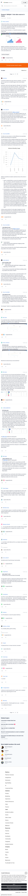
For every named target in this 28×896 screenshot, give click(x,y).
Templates (7, 841)
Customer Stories (9, 823)
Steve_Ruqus (5, 488)
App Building (8, 783)
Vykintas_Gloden (6, 626)
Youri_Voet (5, 676)
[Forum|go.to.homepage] (8, 2)
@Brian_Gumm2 (15, 112)
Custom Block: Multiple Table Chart (8, 720)
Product (7, 793)
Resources (7, 828)
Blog (6, 855)
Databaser (5, 539)
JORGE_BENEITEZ (6, 408)
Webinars (7, 825)
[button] (1, 2)
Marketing (7, 796)
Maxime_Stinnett (6, 524)
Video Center (8, 817)
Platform (7, 772)
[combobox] (14, 6)
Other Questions (4, 738)
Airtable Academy (9, 812)
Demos (6, 820)
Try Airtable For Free (9, 863)
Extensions (7, 780)
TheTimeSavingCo (8, 754)
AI (5, 785)
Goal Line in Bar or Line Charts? (7, 724)
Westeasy (5, 700)
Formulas (3, 729)
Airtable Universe (9, 844)
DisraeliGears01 (8, 758)
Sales (6, 804)
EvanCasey (5, 657)
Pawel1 (4, 643)
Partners (7, 831)
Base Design (3, 726)
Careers (7, 852)
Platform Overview (9, 775)
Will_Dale (5, 317)
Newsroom (7, 860)
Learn (6, 809)
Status (6, 857)
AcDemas (7, 750)
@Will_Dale (4, 436)
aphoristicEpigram (8, 746)
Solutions (7, 790)
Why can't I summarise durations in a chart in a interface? (12, 732)
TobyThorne (5, 571)
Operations (7, 799)
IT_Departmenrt (6, 687)
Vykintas (5, 612)
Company (7, 846)
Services (7, 833)
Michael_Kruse (6, 507)
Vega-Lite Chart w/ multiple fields (8, 728)
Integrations (8, 777)
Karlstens (5, 78)
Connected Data (9, 788)
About (6, 849)
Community (8, 839)
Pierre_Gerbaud (6, 342)
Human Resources (9, 801)
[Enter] (2, 6)
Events (6, 815)
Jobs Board (3, 722)
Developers (7, 836)
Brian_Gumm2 (6, 21)
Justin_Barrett (6, 109)
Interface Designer (5, 9)
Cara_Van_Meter (6, 133)
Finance (7, 807)
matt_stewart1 (6, 557)
